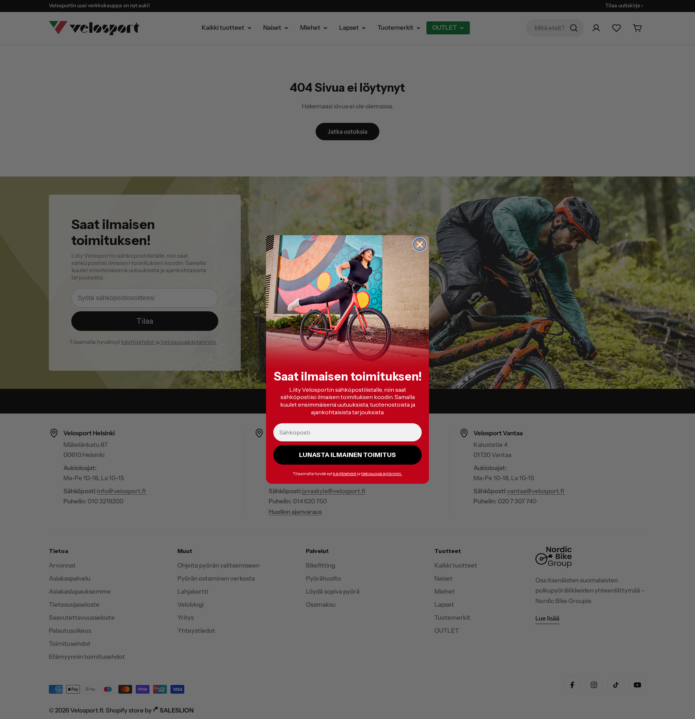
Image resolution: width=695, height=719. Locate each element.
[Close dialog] (419, 244)
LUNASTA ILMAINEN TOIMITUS (347, 455)
